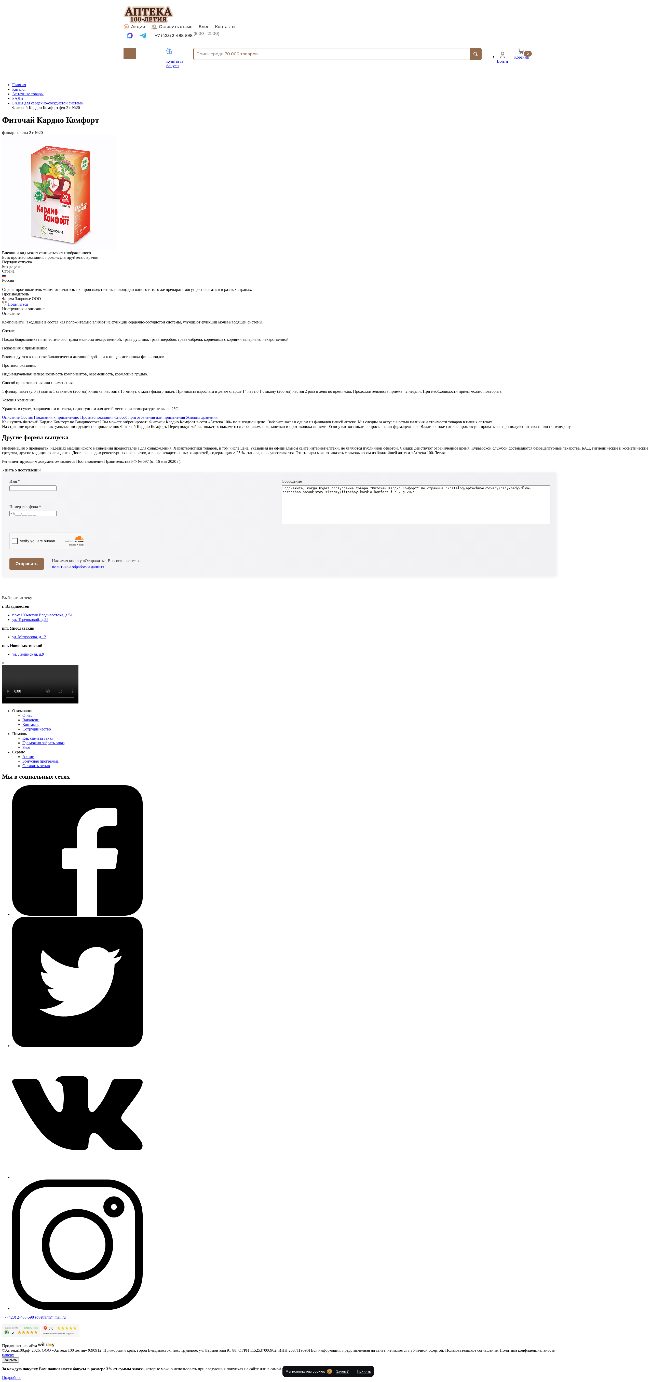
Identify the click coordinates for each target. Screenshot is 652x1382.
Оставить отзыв (176, 26)
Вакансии (30, 720)
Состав (27, 417)
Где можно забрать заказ (43, 743)
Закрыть (10, 1360)
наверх (8, 1355)
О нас (27, 715)
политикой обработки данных (78, 567)
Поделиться (17, 304)
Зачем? (342, 1371)
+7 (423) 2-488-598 (18, 1317)
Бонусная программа (40, 761)
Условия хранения (202, 417)
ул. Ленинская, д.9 (28, 654)
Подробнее (11, 1377)
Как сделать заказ (37, 738)
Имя (14, 481)
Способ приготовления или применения (149, 417)
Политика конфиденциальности (527, 1350)
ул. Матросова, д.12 (29, 637)
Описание (11, 417)
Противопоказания (96, 417)
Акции (138, 26)
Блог (204, 27)
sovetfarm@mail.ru (50, 1317)
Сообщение (292, 481)
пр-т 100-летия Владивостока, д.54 (42, 615)
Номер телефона (25, 507)
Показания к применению (56, 417)
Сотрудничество (36, 729)
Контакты (225, 27)
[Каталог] (130, 53)
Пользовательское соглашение (471, 1350)
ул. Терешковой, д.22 (30, 619)
